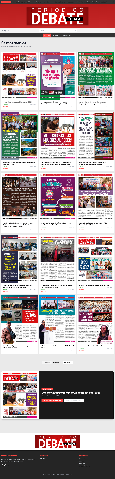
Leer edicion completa (53, 400)
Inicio (48, 35)
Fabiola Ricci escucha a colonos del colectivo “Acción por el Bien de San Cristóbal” (38, 2)
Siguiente (67, 363)
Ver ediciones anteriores (73, 400)
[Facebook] (2, 31)
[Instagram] (5, 31)
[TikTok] (8, 31)
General (55, 35)
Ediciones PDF (66, 35)
